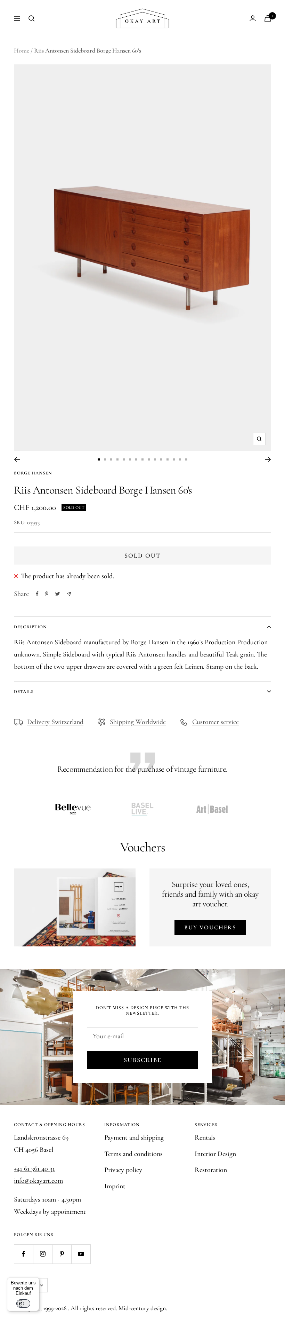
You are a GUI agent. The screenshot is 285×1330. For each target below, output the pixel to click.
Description (30, 627)
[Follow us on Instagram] (42, 1254)
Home (21, 50)
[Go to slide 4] (117, 459)
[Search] (31, 18)
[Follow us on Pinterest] (61, 1254)
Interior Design (215, 1154)
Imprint (114, 1186)
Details (24, 691)
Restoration (211, 1170)
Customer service (215, 722)
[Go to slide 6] (130, 459)
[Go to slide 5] (124, 459)
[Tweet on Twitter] (57, 593)
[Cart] (267, 18)
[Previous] (17, 459)
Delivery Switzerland (55, 722)
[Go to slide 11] (161, 459)
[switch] (23, 1303)
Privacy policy (123, 1170)
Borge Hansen (33, 473)
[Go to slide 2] (105, 459)
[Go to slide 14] (180, 459)
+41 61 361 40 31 (34, 1168)
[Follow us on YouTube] (80, 1254)
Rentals (205, 1137)
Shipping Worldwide (138, 722)
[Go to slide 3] (111, 459)
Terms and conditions (133, 1154)
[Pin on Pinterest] (46, 593)
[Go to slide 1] (99, 459)
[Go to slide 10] (155, 459)
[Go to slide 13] (174, 459)
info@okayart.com (38, 1180)
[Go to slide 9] (149, 459)
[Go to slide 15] (186, 459)
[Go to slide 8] (142, 459)
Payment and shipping (134, 1137)
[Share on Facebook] (37, 593)
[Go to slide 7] (136, 459)
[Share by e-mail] (69, 594)
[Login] (253, 18)
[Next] (268, 459)
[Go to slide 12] (167, 459)
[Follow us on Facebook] (23, 1254)
